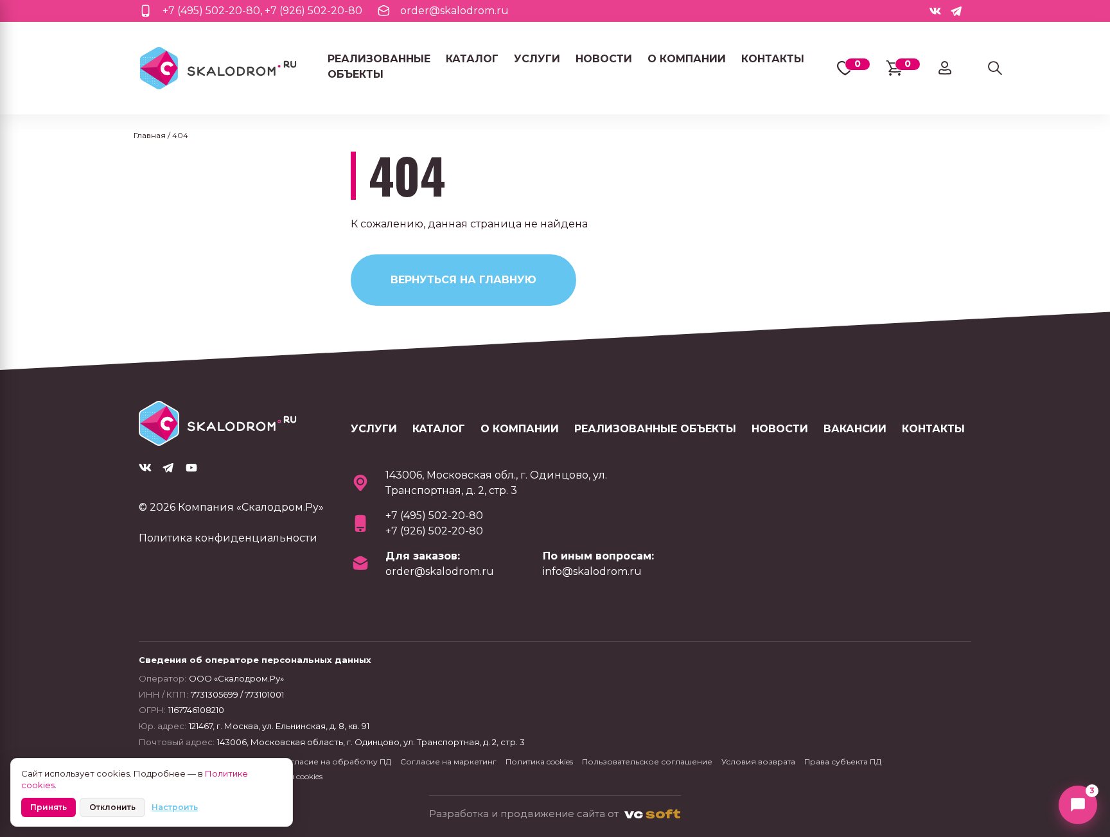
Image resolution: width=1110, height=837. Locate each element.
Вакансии (855, 429)
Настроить (175, 807)
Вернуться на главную (463, 280)
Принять (48, 807)
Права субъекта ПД (842, 761)
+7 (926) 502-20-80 (313, 10)
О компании (687, 59)
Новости (604, 59)
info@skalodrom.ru (592, 571)
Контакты (772, 59)
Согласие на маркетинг (448, 761)
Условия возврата (758, 761)
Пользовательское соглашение (647, 761)
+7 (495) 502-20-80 (211, 10)
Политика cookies (539, 761)
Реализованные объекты (379, 66)
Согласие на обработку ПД (335, 761)
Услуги (537, 59)
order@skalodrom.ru (454, 10)
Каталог (472, 59)
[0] (844, 68)
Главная (150, 135)
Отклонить (112, 807)
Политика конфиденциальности (228, 538)
